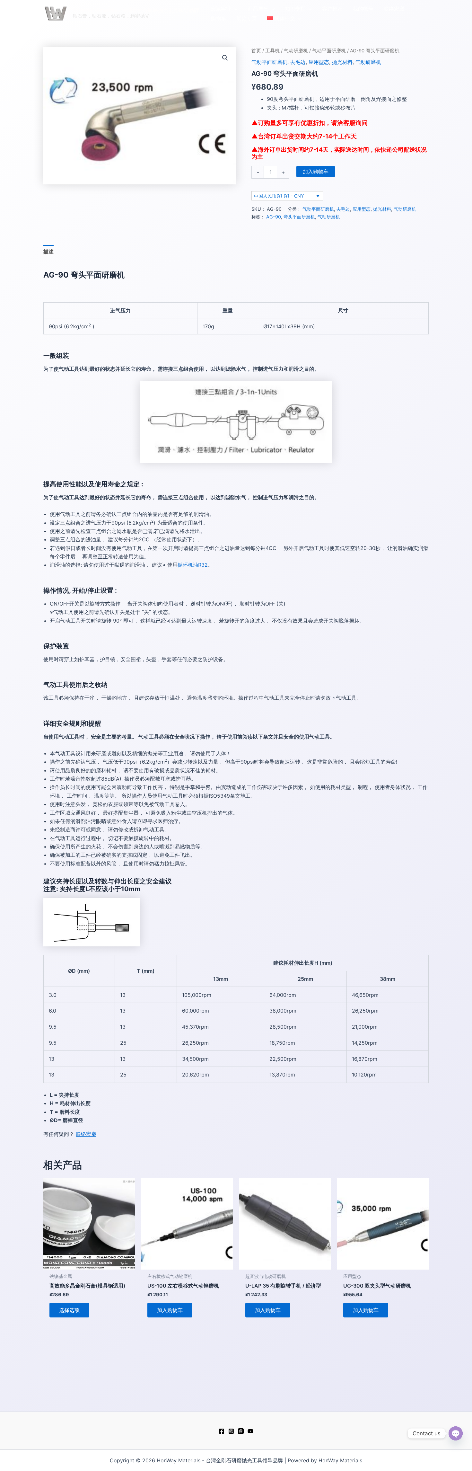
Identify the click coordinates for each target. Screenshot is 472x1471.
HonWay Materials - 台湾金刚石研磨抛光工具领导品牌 (136, 10)
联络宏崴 (86, 1134)
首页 (256, 51)
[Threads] (241, 1431)
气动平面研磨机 (329, 51)
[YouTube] (250, 1431)
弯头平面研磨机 (299, 216)
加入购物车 (315, 171)
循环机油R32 (193, 565)
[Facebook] (221, 1431)
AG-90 (273, 216)
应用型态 (319, 62)
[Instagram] (231, 1431)
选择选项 (69, 1310)
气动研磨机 (296, 51)
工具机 (272, 51)
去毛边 (298, 62)
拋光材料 (342, 62)
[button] (234, 8)
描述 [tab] (48, 251)
